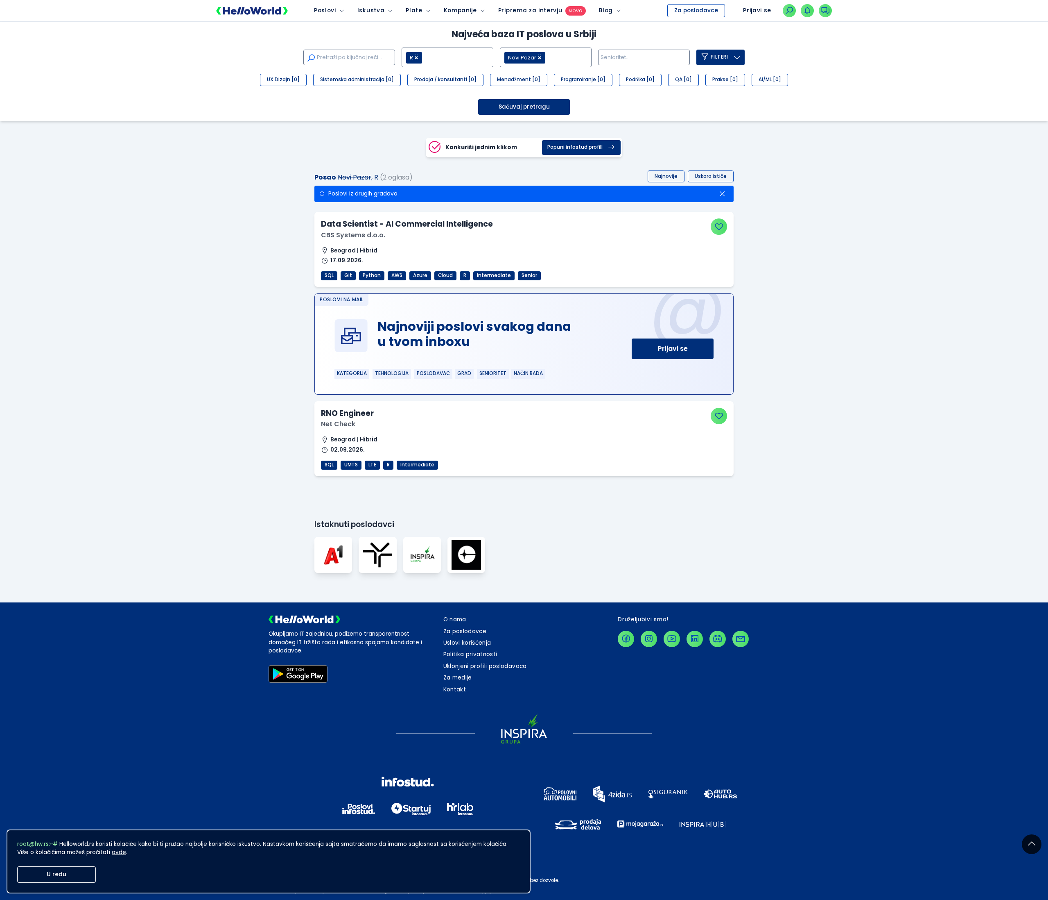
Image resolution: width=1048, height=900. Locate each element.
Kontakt (454, 689)
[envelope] (740, 639)
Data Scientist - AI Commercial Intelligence (407, 224)
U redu (56, 874)
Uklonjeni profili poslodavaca (485, 666)
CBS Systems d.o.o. (353, 235)
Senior (529, 275)
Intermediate (494, 275)
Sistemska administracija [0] (357, 79)
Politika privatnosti (470, 654)
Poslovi (325, 10)
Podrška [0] (640, 79)
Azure (420, 275)
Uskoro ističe (711, 176)
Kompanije (460, 10)
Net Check (338, 424)
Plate (414, 10)
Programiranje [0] (583, 79)
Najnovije (666, 176)
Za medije (457, 678)
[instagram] (649, 639)
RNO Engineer (347, 413)
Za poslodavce (696, 10)
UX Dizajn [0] (283, 79)
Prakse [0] (725, 79)
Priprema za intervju (530, 10)
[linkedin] (695, 639)
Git (348, 275)
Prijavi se (673, 348)
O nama (454, 619)
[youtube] (672, 639)
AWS (396, 275)
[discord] (717, 639)
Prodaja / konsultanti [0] (445, 79)
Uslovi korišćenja (467, 643)
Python (372, 275)
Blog (606, 10)
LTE (372, 464)
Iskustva (370, 10)
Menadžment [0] (518, 79)
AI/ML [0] (770, 79)
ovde (119, 852)
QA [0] (683, 79)
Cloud (445, 275)
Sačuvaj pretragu (524, 107)
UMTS (351, 464)
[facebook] (626, 639)
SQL (329, 275)
